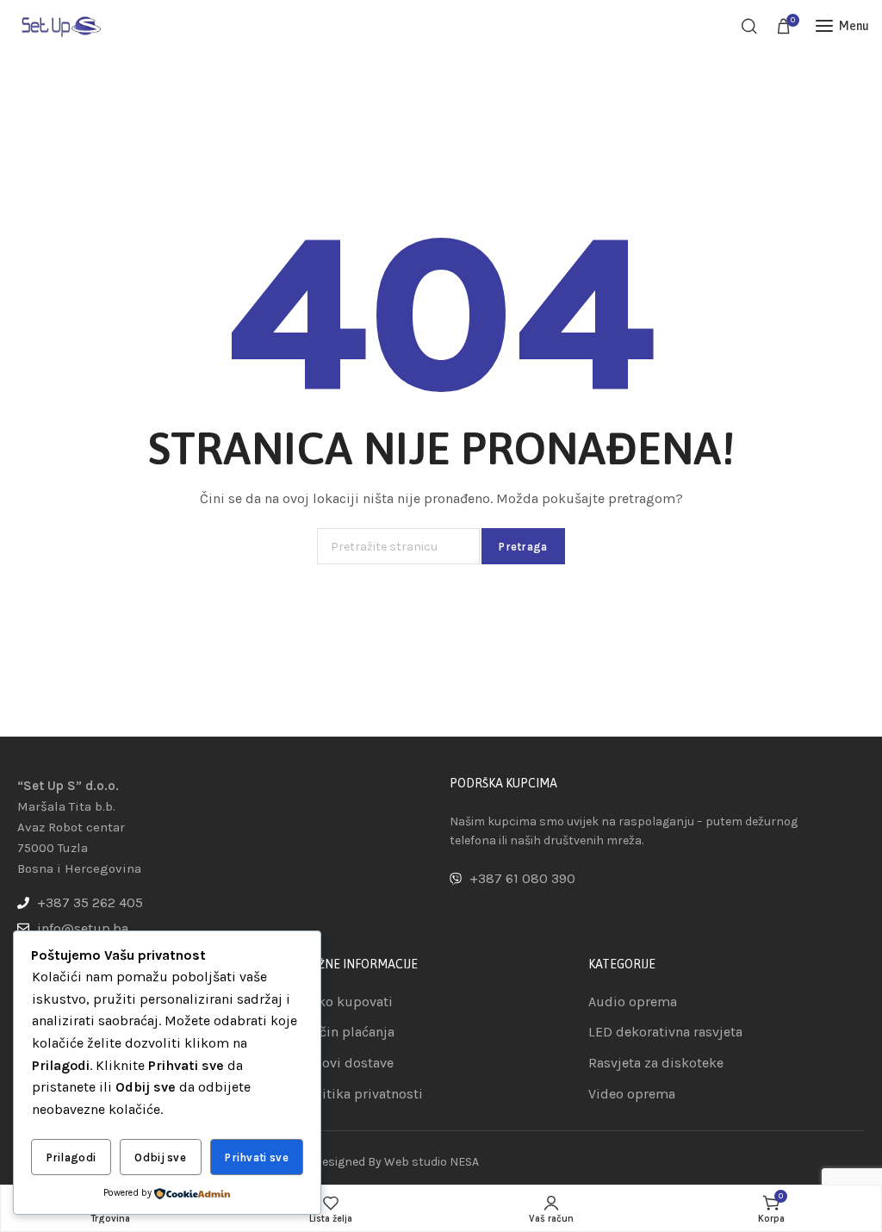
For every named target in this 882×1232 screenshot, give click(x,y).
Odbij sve (160, 1157)
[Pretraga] (749, 26)
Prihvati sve (257, 1157)
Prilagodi (71, 1157)
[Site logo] (60, 25)
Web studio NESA (431, 1161)
